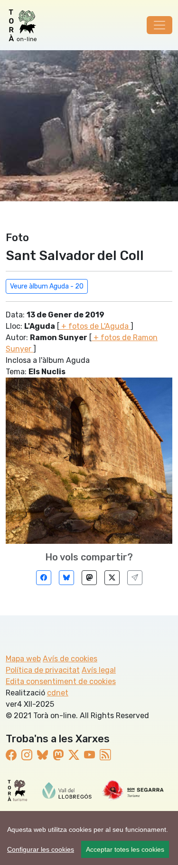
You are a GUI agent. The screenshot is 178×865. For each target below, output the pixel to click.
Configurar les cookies (40, 849)
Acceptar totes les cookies (125, 849)
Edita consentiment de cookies (61, 681)
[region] (89, 838)
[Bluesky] (66, 577)
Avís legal (99, 670)
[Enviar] (134, 577)
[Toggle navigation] (159, 25)
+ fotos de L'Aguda (95, 326)
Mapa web (23, 658)
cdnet (57, 692)
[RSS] (105, 755)
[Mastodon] (89, 577)
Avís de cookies (70, 658)
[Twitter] (112, 577)
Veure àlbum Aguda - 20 (47, 286)
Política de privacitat (43, 670)
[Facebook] (43, 577)
